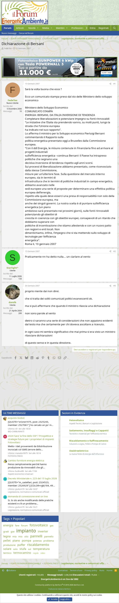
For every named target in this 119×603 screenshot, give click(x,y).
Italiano (12, 570)
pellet (7, 540)
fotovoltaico (39, 525)
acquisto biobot (16, 417)
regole (36, 553)
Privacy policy (91, 570)
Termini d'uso (76, 570)
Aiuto (101, 570)
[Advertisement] (59, 385)
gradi (6, 531)
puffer (21, 545)
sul (29, 549)
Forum (7, 27)
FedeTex (8, 48)
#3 (114, 285)
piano (16, 540)
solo (15, 549)
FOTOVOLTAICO (15, 456)
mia (14, 536)
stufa (23, 549)
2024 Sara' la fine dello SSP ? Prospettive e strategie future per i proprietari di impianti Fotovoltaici (31, 439)
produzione (9, 544)
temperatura (41, 549)
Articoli (20, 27)
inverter (43, 531)
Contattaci (63, 570)
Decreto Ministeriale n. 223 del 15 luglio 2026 (32, 478)
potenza (37, 540)
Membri (60, 27)
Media (45, 27)
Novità (31, 27)
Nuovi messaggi (9, 33)
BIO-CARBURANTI (16, 431)
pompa (26, 540)
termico (7, 552)
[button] (38, 28)
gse (12, 531)
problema (48, 540)
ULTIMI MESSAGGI (14, 413)
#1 (114, 83)
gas (51, 525)
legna (7, 536)
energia (8, 525)
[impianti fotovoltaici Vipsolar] (59, 76)
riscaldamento (38, 544)
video (42, 553)
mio (20, 536)
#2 (114, 251)
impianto (26, 530)
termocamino (22, 553)
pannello (48, 536)
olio (26, 536)
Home (109, 570)
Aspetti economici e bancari (20, 473)
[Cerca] (114, 28)
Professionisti (78, 27)
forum (24, 525)
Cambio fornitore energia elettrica (26, 460)
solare (7, 549)
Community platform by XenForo (59, 585)
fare (17, 525)
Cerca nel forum (26, 33)
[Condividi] (110, 84)
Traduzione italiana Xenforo (59, 589)
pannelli (36, 536)
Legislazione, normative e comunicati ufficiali (28, 491)
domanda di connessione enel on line (28, 496)
